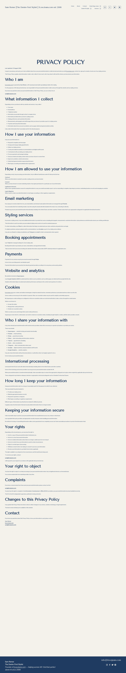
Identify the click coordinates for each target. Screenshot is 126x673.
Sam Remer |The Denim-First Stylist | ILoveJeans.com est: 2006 (33, 7)
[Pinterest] (119, 7)
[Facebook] (109, 7)
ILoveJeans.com (70, 71)
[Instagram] (104, 7)
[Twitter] (114, 7)
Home (72, 6)
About (78, 6)
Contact (85, 6)
